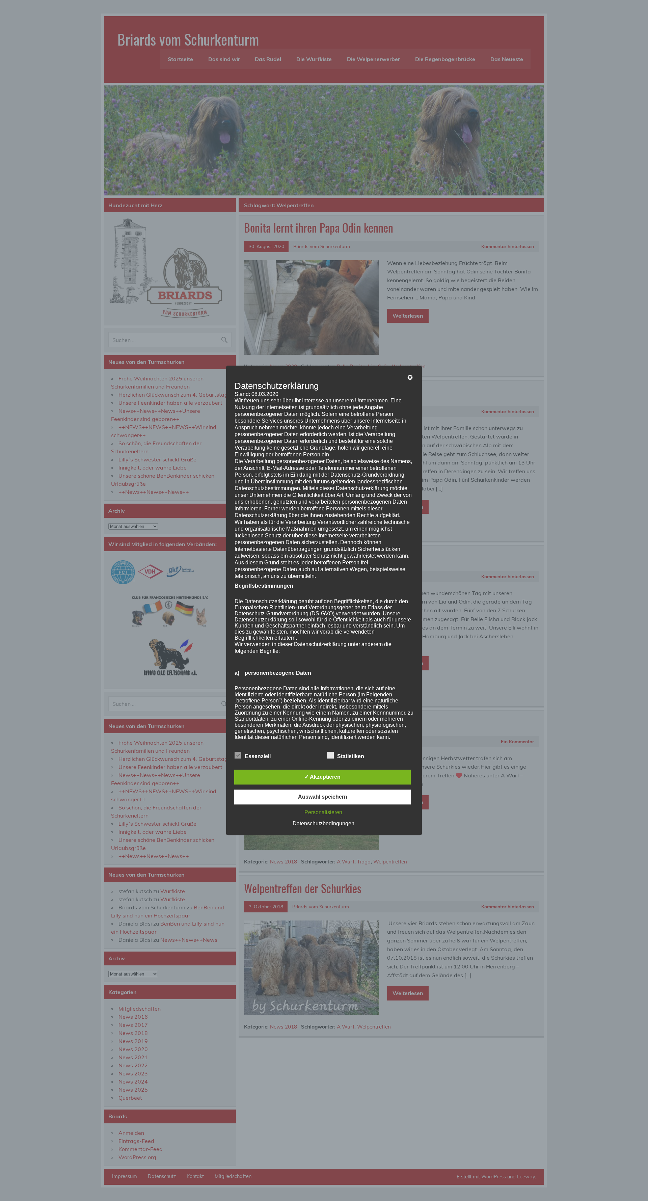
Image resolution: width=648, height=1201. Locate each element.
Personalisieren (323, 813)
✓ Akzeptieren (322, 777)
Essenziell (258, 756)
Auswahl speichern (322, 797)
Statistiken (350, 756)
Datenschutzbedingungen (323, 824)
